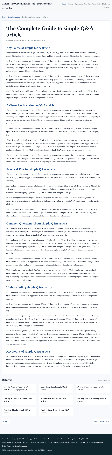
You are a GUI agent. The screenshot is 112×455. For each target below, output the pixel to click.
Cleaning (70, 4)
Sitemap (49, 450)
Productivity (106, 7)
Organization (79, 4)
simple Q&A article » (101, 421)
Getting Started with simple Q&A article (14, 442)
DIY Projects (106, 4)
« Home (6, 421)
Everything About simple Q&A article (52, 439)
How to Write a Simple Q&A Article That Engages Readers (20, 439)
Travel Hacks (96, 4)
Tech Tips (87, 4)
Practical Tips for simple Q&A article (76, 439)
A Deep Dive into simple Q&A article (40, 442)
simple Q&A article (14, 17)
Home (64, 4)
